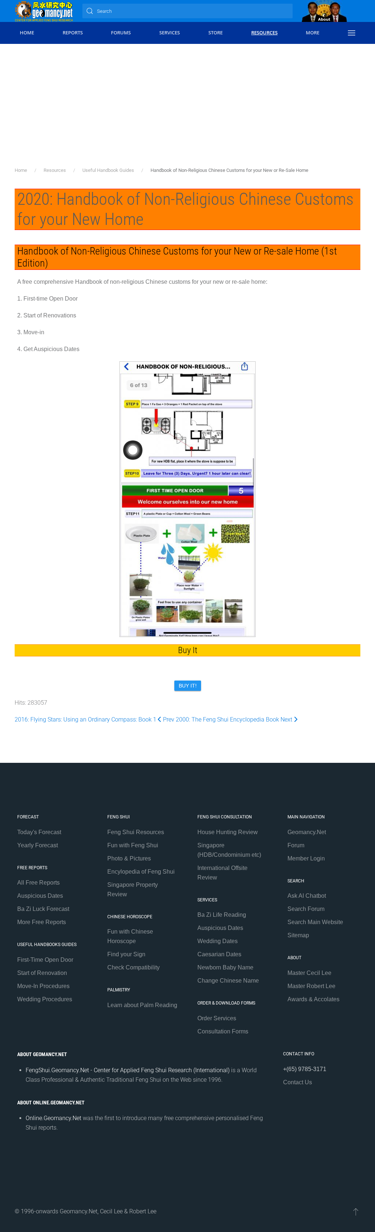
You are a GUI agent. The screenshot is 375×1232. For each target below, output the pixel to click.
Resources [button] (264, 32)
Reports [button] (73, 32)
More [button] (312, 32)
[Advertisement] (187, 111)
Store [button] (215, 32)
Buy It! (188, 686)
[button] (351, 33)
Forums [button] (121, 32)
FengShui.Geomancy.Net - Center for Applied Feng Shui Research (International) (128, 1070)
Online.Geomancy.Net (53, 1118)
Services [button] (169, 32)
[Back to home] (44, 11)
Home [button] (27, 32)
